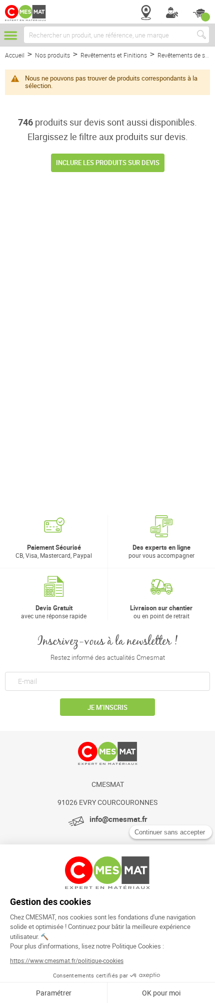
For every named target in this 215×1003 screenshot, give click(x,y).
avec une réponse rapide (53, 611)
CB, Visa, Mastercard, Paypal (54, 551)
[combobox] (117, 35)
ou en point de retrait (161, 611)
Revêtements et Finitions (114, 55)
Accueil (15, 55)
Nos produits (53, 55)
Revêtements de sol (185, 55)
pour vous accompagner (161, 551)
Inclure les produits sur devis (108, 162)
